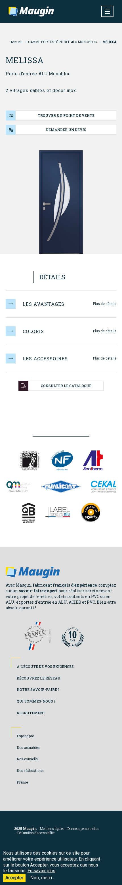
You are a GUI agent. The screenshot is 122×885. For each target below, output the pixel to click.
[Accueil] (31, 11)
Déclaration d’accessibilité (35, 833)
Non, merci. (41, 877)
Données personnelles (83, 828)
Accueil (16, 42)
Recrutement (31, 713)
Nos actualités (28, 747)
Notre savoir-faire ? (38, 689)
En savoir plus (41, 870)
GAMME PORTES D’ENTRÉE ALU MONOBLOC (62, 42)
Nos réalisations (30, 770)
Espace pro (25, 736)
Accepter (14, 877)
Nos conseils (27, 759)
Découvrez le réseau (38, 678)
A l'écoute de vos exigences (45, 666)
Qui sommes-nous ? (36, 701)
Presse (22, 782)
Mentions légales (52, 828)
